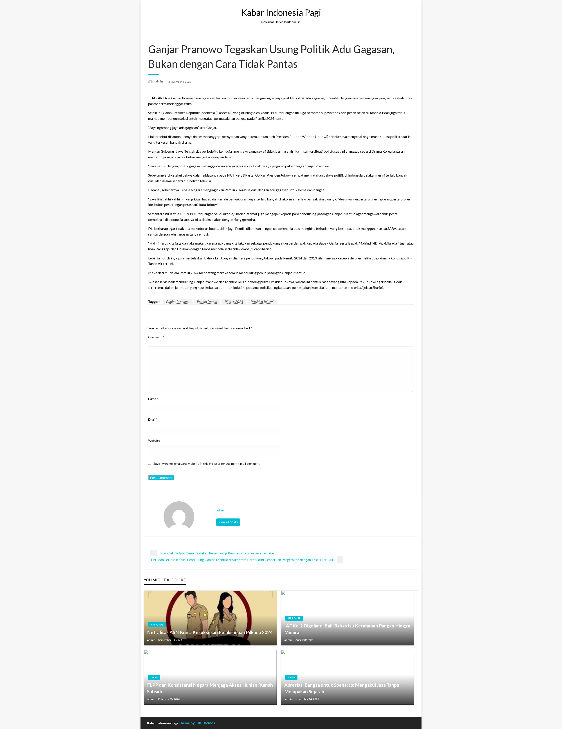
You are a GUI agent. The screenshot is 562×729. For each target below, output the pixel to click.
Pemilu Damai (207, 301)
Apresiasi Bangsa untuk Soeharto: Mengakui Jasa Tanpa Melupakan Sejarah (341, 688)
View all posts (228, 522)
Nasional (157, 624)
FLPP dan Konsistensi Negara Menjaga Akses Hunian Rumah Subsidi (210, 688)
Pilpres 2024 (234, 301)
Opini (154, 677)
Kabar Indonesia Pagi (281, 12)
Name (153, 398)
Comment (156, 337)
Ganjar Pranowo (177, 301)
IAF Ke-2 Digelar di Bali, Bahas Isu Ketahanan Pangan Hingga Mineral (347, 629)
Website (154, 440)
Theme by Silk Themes (196, 723)
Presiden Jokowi (262, 301)
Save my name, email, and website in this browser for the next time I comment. (206, 463)
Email (152, 419)
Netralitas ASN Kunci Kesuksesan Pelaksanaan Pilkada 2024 (209, 632)
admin (159, 81)
